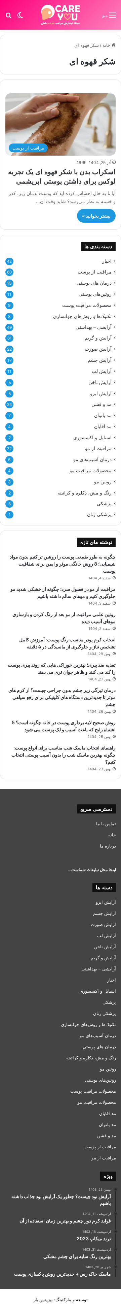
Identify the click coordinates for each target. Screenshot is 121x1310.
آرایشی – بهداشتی (94, 327)
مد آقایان (103, 426)
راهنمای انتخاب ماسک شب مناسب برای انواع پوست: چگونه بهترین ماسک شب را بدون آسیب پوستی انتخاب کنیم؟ (63, 755)
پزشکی (104, 503)
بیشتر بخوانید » (96, 216)
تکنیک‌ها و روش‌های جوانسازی (82, 316)
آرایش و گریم (98, 338)
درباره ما (108, 846)
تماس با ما (106, 823)
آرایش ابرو (101, 393)
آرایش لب (102, 371)
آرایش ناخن (100, 382)
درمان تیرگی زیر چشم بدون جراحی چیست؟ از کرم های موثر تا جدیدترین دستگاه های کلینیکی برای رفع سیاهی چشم (62, 697)
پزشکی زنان (99, 514)
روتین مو (103, 481)
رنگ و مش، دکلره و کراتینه (84, 493)
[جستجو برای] (8, 17)
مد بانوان (103, 415)
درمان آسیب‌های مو (92, 459)
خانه (107, 45)
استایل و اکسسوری (92, 437)
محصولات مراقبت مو (91, 470)
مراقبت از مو (98, 448)
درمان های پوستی (94, 283)
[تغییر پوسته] (20, 17)
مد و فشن (101, 404)
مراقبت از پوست (95, 272)
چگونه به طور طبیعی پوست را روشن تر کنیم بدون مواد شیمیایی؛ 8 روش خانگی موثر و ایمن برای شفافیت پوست (63, 564)
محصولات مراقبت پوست (87, 305)
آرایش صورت (98, 349)
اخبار (107, 261)
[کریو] (60, 15)
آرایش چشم (100, 360)
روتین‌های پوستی (95, 294)
